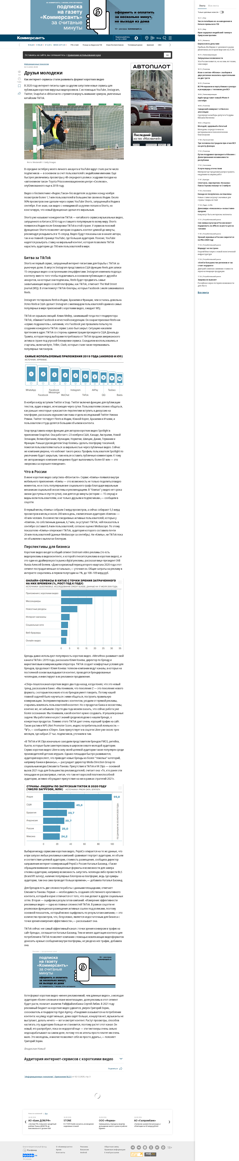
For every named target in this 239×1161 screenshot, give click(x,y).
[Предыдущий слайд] (25, 1152)
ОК (167, 55)
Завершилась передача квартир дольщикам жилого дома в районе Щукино (113, 1156)
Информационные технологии (36, 64)
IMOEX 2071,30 (59, 45)
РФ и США (75, 45)
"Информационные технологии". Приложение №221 (48, 1076)
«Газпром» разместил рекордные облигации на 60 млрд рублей (147, 1155)
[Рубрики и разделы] (170, 38)
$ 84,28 (31, 45)
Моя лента (213, 5)
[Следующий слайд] (169, 1152)
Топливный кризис (135, 45)
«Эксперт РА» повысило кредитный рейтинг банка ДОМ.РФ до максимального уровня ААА (42, 1156)
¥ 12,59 (48, 45)
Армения (150, 45)
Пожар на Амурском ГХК (92, 45)
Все (46, 1144)
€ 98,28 (39, 45)
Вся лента (203, 292)
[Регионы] (147, 38)
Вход (159, 38)
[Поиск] (165, 38)
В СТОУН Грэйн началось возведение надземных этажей (79, 1155)
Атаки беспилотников (115, 45)
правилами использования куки (84, 55)
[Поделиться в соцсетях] (19, 93)
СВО (159, 45)
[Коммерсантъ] (31, 38)
